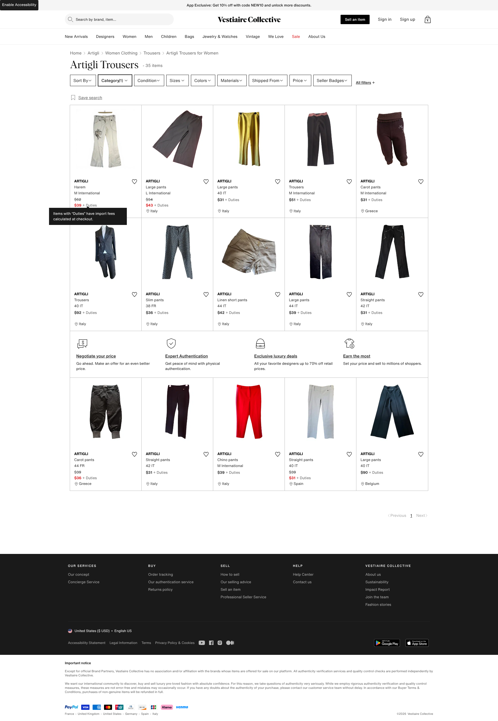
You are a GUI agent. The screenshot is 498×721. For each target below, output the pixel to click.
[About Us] (329, 37)
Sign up (407, 19)
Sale (296, 36)
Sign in (385, 19)
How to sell (229, 574)
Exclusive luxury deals (275, 356)
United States (112, 714)
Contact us (302, 582)
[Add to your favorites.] (134, 181)
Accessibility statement (86, 642)
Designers (105, 36)
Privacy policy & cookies (175, 642)
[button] (427, 19)
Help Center (303, 574)
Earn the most (356, 356)
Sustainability (377, 582)
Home (75, 53)
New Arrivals (76, 36)
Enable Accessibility (19, 5)
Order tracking (160, 574)
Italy (155, 714)
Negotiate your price (96, 356)
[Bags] (198, 37)
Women (129, 36)
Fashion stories (378, 604)
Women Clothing (121, 53)
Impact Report (377, 589)
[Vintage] (264, 37)
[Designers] (118, 37)
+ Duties (89, 205)
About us (373, 574)
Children (169, 36)
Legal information (123, 642)
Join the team (377, 597)
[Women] (141, 37)
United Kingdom (89, 714)
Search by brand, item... (96, 19)
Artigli (93, 53)
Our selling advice (235, 582)
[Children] (180, 37)
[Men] (157, 37)
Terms (146, 642)
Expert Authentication (186, 356)
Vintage (253, 36)
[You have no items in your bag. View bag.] (427, 19)
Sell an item (355, 19)
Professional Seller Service (243, 597)
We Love (276, 36)
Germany (131, 714)
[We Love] (288, 37)
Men (149, 36)
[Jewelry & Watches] (241, 37)
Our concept (78, 574)
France (69, 714)
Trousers (151, 53)
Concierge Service (83, 582)
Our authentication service (170, 582)
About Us (316, 36)
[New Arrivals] (92, 37)
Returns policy (160, 589)
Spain (145, 714)
